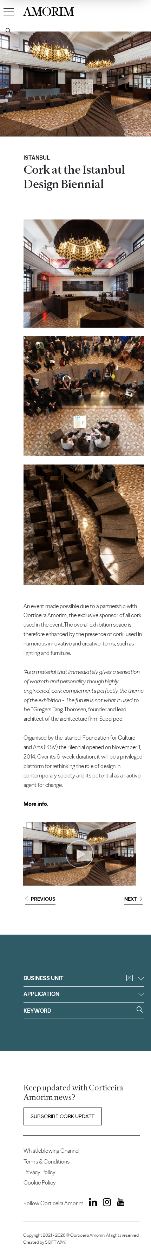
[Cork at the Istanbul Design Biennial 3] (84, 525)
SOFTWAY (55, 1242)
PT (8, 53)
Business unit (44, 978)
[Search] (8, 30)
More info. (36, 804)
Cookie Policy (40, 1182)
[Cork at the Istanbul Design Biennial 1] (84, 273)
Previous (43, 899)
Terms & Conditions (47, 1161)
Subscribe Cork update (63, 1116)
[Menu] (9, 11)
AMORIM (48, 10)
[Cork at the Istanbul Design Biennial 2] (84, 396)
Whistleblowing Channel (51, 1150)
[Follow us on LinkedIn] (91, 1203)
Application (41, 994)
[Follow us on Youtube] (118, 1203)
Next (130, 899)
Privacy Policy (39, 1172)
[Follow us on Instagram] (104, 1203)
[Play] (80, 854)
